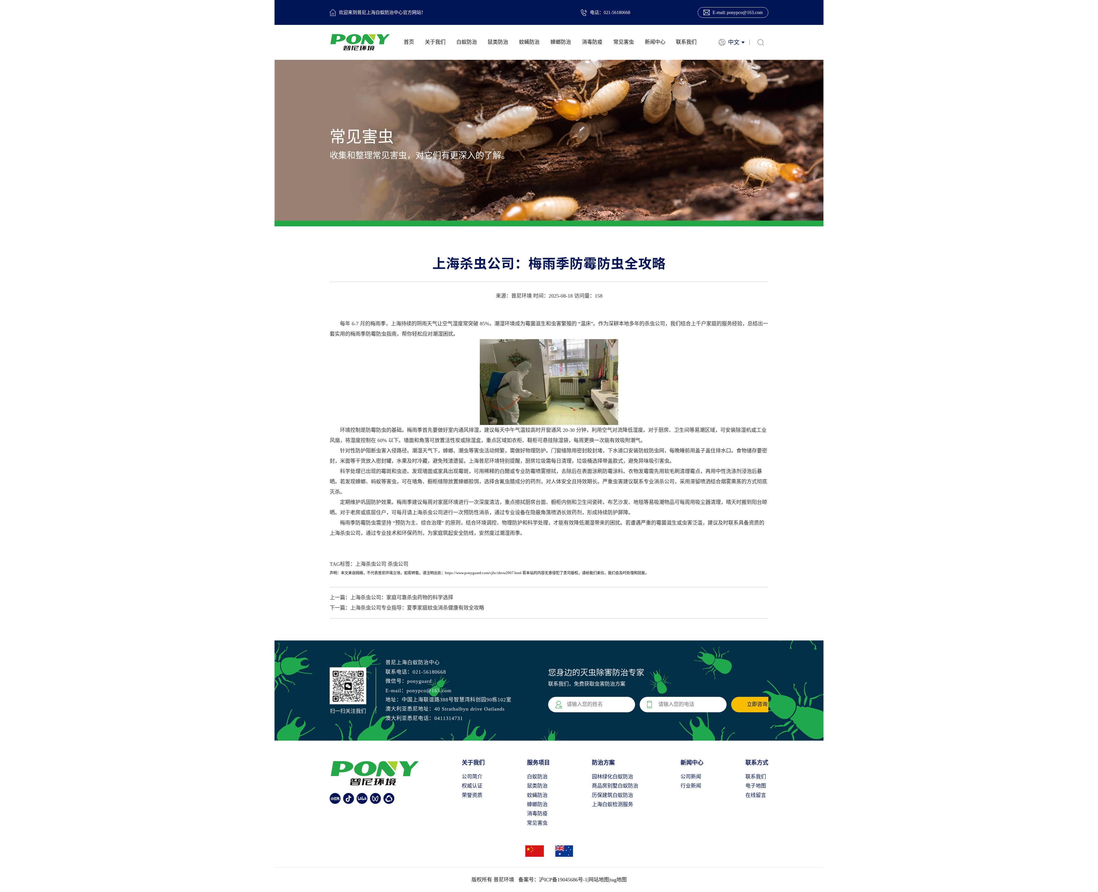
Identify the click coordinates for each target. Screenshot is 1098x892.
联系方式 (756, 763)
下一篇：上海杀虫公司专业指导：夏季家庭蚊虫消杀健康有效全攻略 (407, 608)
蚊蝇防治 (529, 42)
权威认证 (472, 786)
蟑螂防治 (560, 42)
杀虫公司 (398, 564)
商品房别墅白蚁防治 (615, 786)
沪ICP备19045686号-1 (563, 880)
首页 (409, 42)
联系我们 (686, 42)
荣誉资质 (472, 795)
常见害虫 (623, 42)
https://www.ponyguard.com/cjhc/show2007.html (483, 573)
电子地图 (755, 786)
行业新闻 (691, 786)
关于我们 (435, 42)
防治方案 (603, 763)
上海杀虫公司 (370, 564)
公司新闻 (691, 777)
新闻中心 (655, 42)
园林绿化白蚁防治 (612, 777)
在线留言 (755, 795)
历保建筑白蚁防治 (612, 795)
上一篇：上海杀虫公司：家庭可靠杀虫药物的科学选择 (391, 597)
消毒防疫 (592, 42)
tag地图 (618, 880)
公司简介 (472, 777)
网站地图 (598, 880)
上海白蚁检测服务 (612, 804)
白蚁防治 (466, 42)
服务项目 (538, 763)
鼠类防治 (498, 42)
